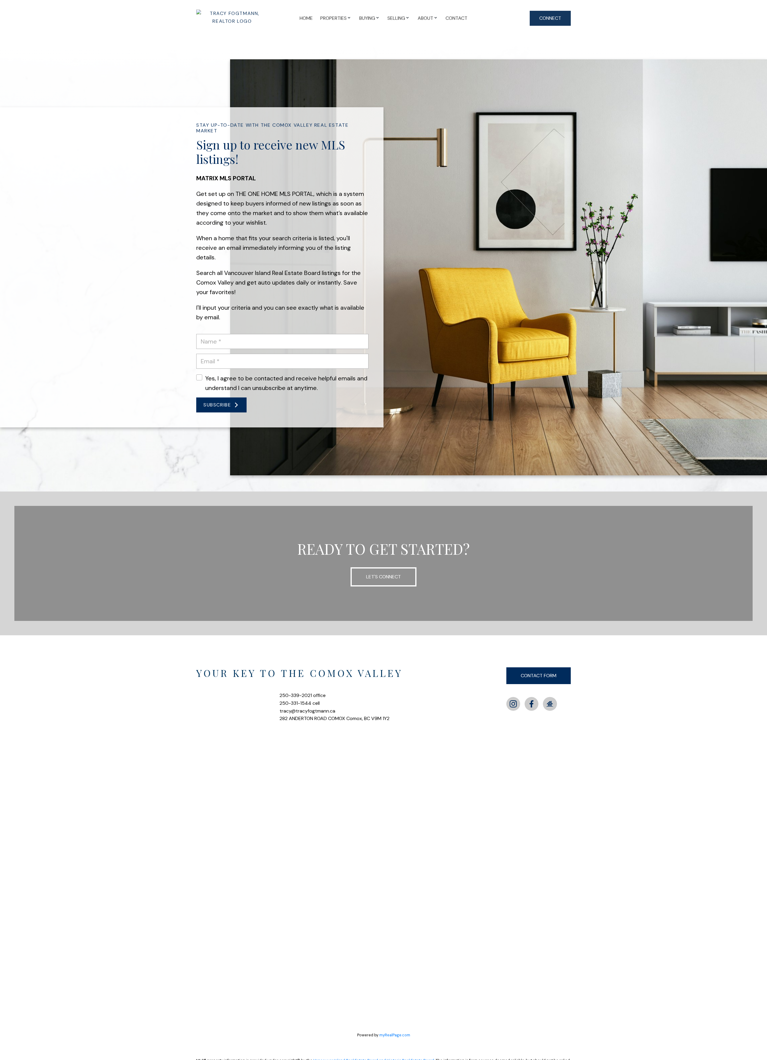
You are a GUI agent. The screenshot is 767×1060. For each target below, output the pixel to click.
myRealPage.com (394, 1035)
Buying (367, 18)
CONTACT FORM (538, 675)
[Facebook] (531, 704)
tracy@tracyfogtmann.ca (307, 711)
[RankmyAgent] (550, 704)
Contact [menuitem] (456, 18)
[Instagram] (513, 704)
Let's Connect (383, 577)
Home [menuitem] (306, 18)
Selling (396, 18)
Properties (333, 18)
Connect (550, 18)
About (425, 18)
